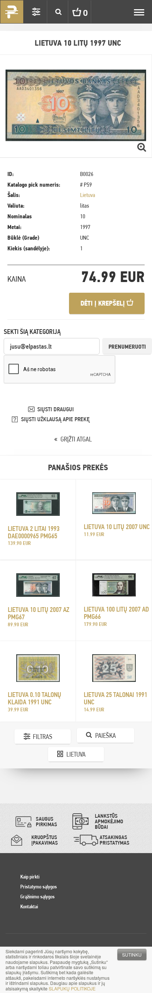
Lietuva (87, 194)
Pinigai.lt (11, 11)
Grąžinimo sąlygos (37, 896)
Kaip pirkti (29, 877)
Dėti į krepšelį (103, 303)
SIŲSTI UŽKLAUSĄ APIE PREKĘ (55, 419)
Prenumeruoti (127, 346)
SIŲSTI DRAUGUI (55, 409)
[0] (71, 11)
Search (58, 11)
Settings (36, 11)
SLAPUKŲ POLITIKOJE (72, 988)
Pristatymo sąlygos (38, 887)
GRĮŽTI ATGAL (76, 439)
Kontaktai (29, 906)
